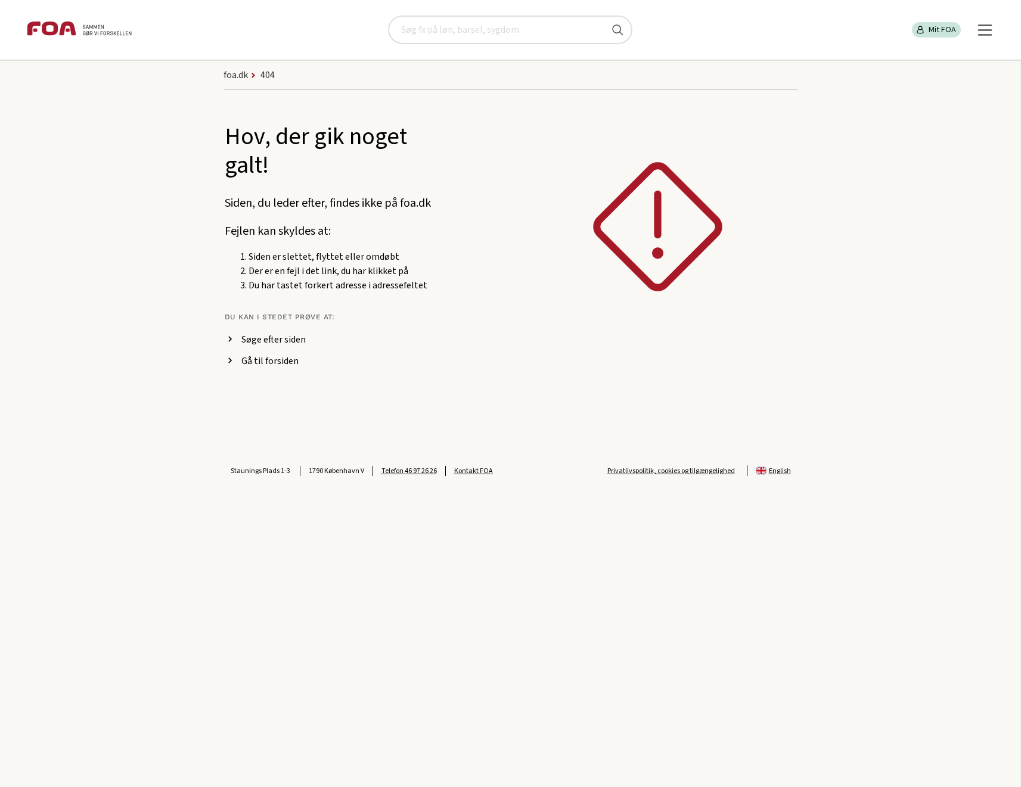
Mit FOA (942, 30)
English (780, 471)
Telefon (409, 471)
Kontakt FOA (473, 471)
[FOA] (79, 30)
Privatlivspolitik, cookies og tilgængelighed (671, 471)
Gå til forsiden (270, 361)
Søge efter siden (273, 339)
